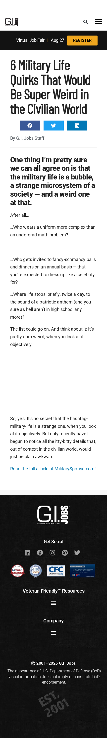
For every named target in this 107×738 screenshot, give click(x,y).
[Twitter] (77, 552)
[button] (85, 22)
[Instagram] (52, 552)
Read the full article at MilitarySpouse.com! (53, 468)
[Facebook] (40, 552)
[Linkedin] (27, 552)
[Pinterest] (64, 552)
